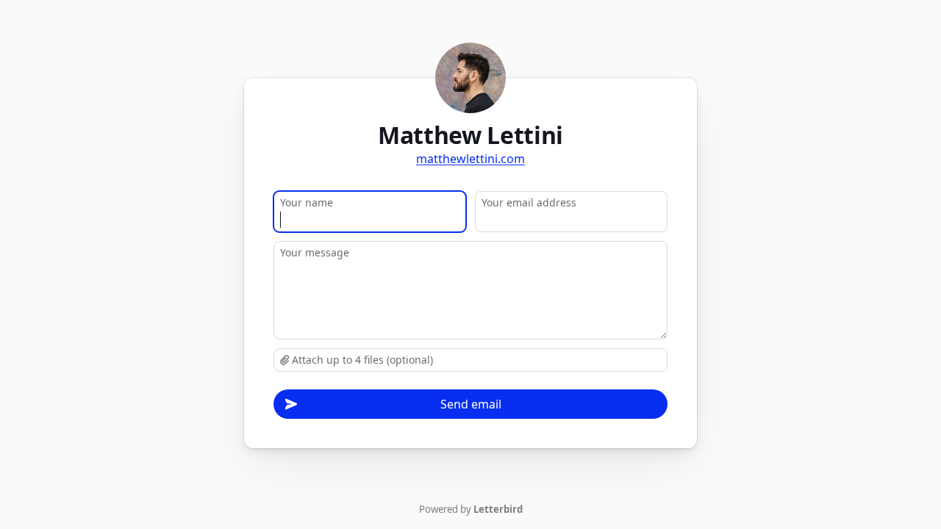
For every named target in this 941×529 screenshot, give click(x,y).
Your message (314, 252)
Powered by (471, 509)
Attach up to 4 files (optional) (361, 360)
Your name (306, 202)
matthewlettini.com (470, 159)
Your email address (529, 202)
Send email (470, 404)
